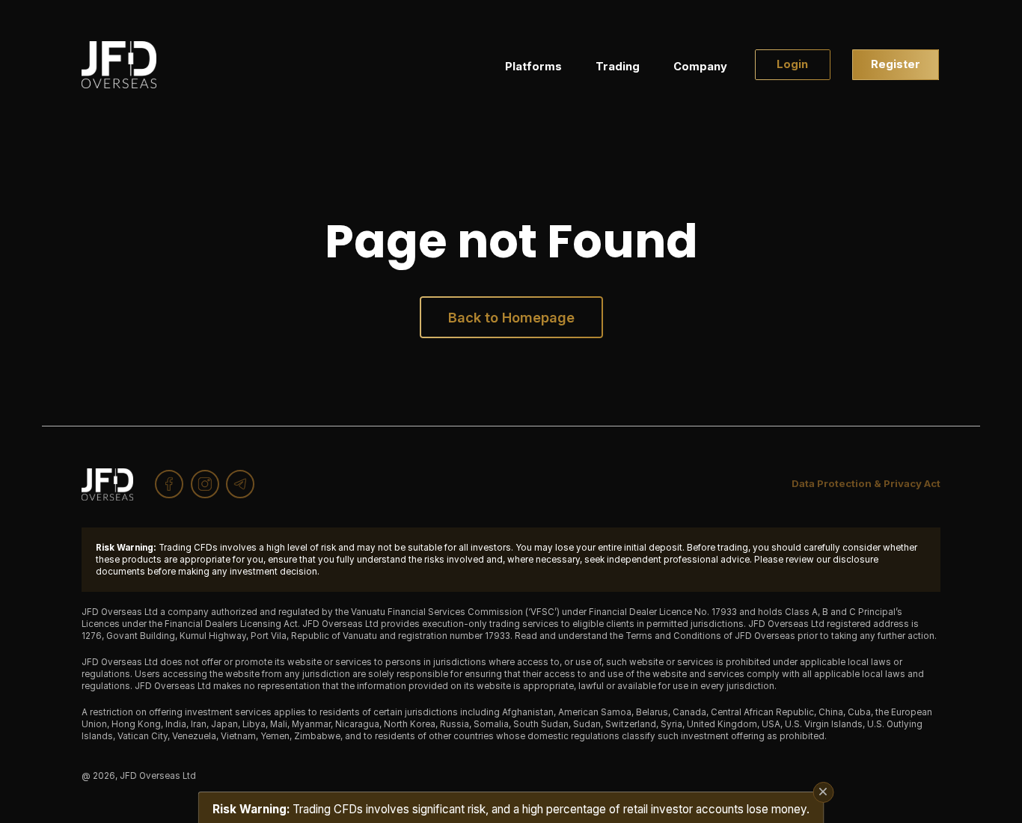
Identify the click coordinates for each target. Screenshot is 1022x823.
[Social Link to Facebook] (169, 484)
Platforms (533, 66)
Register (895, 64)
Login (792, 64)
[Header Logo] (119, 64)
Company (700, 66)
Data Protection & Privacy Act (866, 483)
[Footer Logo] (107, 484)
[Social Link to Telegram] (240, 484)
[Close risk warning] (823, 792)
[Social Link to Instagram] (205, 484)
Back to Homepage (511, 317)
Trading (618, 66)
